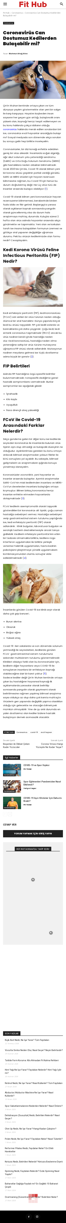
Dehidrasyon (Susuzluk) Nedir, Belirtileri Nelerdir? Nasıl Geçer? (32, 1117)
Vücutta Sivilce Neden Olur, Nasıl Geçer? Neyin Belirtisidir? (34, 1050)
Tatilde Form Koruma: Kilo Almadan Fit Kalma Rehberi (32, 1060)
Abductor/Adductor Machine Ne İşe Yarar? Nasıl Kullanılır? (29, 1094)
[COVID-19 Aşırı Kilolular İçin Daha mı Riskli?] (12, 803)
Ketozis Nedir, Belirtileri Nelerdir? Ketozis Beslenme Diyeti (34, 1161)
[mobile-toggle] (5, 4)
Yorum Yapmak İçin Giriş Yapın (33, 833)
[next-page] (10, 814)
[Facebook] (29, 1217)
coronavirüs (10, 129)
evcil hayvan (46, 732)
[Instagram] (37, 1217)
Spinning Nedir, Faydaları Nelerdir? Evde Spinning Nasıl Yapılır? (32, 1172)
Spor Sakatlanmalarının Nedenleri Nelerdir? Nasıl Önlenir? (34, 1106)
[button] (61, 4)
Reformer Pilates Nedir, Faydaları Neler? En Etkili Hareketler (29, 1150)
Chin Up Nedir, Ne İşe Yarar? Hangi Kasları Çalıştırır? (30, 1128)
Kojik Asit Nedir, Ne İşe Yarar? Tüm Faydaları (27, 1040)
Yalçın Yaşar (29, 788)
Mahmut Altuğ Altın (18, 53)
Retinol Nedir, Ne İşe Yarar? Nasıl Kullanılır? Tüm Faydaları (33, 1083)
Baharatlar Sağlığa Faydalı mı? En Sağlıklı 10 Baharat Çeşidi (31, 1185)
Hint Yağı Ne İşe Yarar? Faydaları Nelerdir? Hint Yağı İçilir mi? (33, 1071)
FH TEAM (27, 769)
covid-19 (34, 732)
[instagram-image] (15, 862)
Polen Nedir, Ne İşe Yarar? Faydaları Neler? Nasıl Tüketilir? (34, 1139)
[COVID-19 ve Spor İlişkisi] (12, 770)
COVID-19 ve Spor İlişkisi (36, 765)
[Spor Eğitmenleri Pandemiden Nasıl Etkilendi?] (12, 786)
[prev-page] (5, 814)
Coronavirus (17, 13)
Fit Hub (6, 13)
